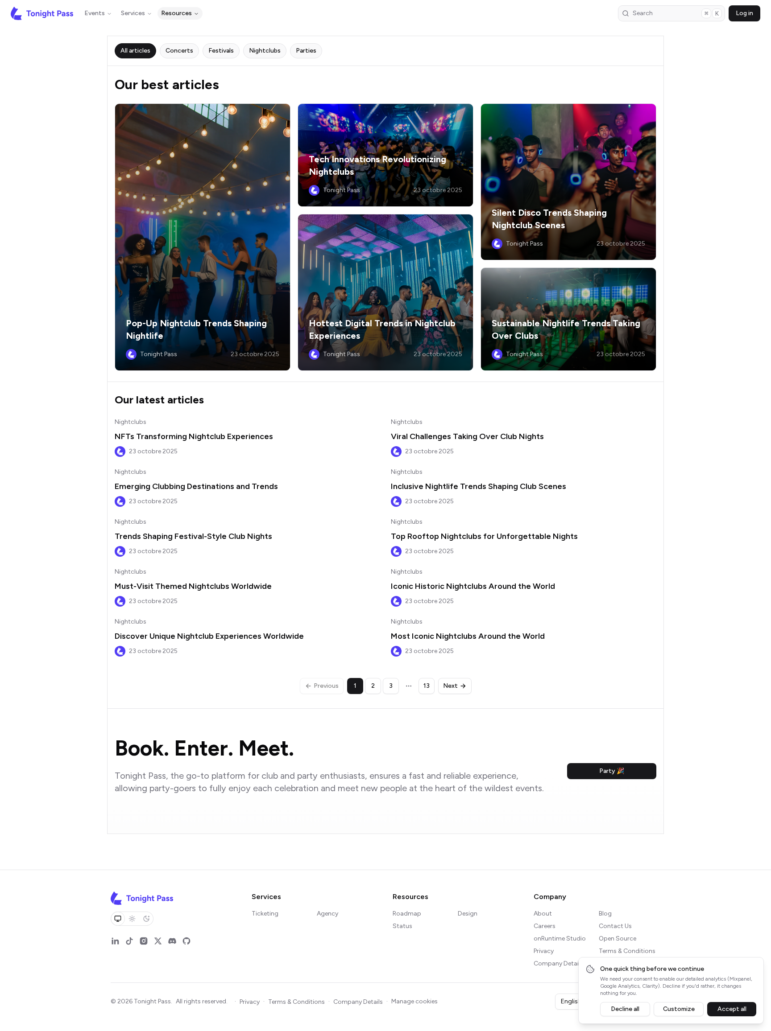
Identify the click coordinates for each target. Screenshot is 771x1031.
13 (426, 686)
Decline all (625, 1009)
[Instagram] (143, 941)
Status (402, 926)
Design (467, 913)
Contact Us (615, 926)
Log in (744, 13)
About (543, 913)
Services (133, 13)
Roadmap (407, 913)
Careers (544, 926)
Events (94, 13)
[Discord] (172, 941)
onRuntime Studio (560, 938)
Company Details (558, 963)
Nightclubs (130, 422)
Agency (327, 913)
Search (676, 13)
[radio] (118, 919)
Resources (176, 13)
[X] (157, 941)
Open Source (617, 938)
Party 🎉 (611, 771)
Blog (605, 913)
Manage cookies (414, 1001)
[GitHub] (186, 941)
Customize (679, 1009)
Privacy (544, 951)
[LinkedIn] (115, 941)
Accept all (731, 1009)
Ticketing (265, 913)
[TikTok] (129, 941)
